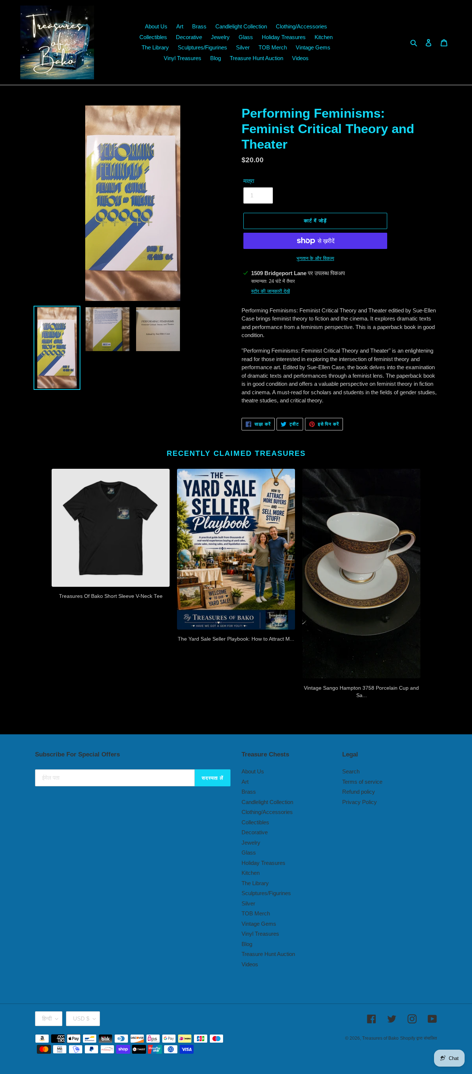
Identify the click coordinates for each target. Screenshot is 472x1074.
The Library (255, 883)
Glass (249, 852)
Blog (247, 944)
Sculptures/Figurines (266, 893)
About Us (253, 771)
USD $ (81, 1018)
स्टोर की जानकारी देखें (270, 291)
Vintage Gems (259, 924)
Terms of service (362, 782)
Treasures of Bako (380, 1038)
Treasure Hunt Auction (268, 954)
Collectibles (255, 822)
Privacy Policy (359, 802)
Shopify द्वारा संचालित (418, 1038)
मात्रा (248, 181)
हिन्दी (47, 1018)
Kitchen (251, 873)
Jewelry (251, 842)
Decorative (255, 832)
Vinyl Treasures (260, 934)
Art (245, 782)
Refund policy (358, 792)
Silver (248, 903)
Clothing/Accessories (267, 812)
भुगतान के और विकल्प (315, 258)
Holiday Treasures (263, 863)
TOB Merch (256, 913)
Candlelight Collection (267, 802)
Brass (249, 792)
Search (351, 771)
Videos (250, 964)
